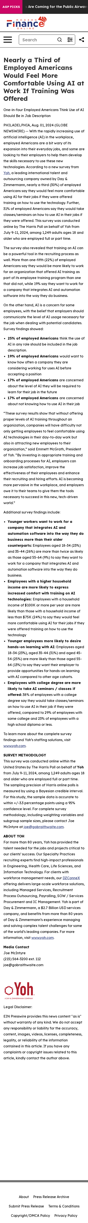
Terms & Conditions (63, 1206)
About (24, 1197)
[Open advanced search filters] (70, 40)
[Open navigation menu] (7, 39)
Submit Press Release (26, 1206)
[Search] (59, 40)
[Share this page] (82, 39)
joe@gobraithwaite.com (44, 827)
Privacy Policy (65, 1215)
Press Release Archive (51, 1197)
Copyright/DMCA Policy (30, 1215)
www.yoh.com (14, 746)
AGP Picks (11, 7)
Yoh (6, 173)
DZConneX (71, 878)
